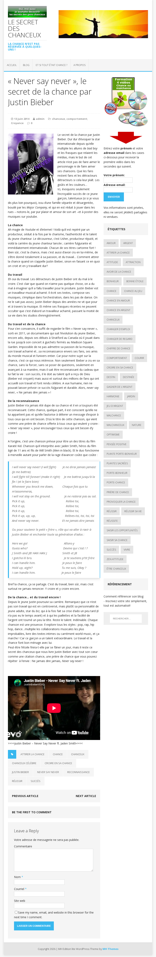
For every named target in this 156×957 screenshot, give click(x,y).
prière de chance (118, 492)
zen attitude (115, 559)
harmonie (113, 396)
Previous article (25, 796)
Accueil (12, 65)
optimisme (113, 434)
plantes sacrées (117, 463)
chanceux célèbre (24, 763)
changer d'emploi (118, 329)
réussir (17, 781)
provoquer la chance (121, 501)
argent (128, 243)
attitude (112, 262)
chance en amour (118, 300)
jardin (131, 396)
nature (136, 425)
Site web (19, 901)
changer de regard (119, 339)
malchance (114, 415)
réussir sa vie (133, 511)
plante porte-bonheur (122, 454)
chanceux (58, 119)
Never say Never (48, 772)
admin (40, 119)
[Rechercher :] (126, 618)
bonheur (113, 281)
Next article (86, 796)
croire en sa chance (58, 763)
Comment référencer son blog (123, 596)
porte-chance (116, 482)
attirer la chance (32, 754)
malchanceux (115, 425)
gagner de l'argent (119, 387)
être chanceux (116, 568)
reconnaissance (78, 772)
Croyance (17, 123)
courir (139, 358)
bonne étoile (135, 281)
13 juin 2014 (21, 119)
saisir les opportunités (122, 530)
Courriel (19, 889)
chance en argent (118, 310)
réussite (112, 521)
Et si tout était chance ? (51, 65)
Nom (18, 877)
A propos (80, 65)
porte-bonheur (117, 473)
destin (111, 377)
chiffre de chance (118, 348)
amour (111, 243)
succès (35, 781)
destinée (128, 377)
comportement (76, 119)
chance (58, 754)
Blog (26, 65)
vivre (127, 549)
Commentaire (23, 846)
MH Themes (110, 949)
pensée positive (117, 444)
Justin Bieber (20, 772)
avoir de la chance (119, 271)
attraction (133, 262)
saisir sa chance (117, 540)
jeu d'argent (115, 406)
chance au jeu (133, 291)
